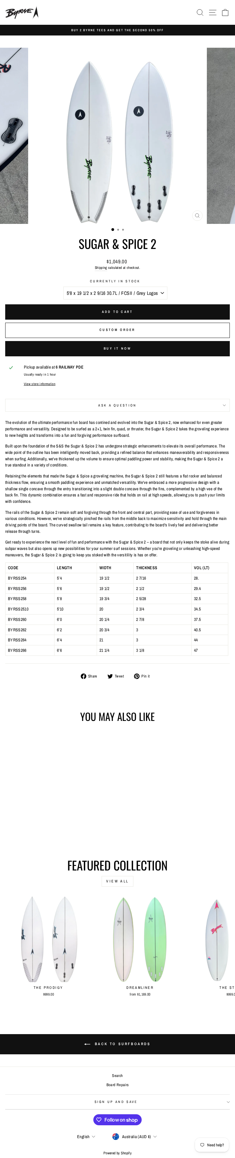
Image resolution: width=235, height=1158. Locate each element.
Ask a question (117, 405)
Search (117, 1075)
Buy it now (117, 348)
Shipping (101, 267)
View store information (40, 384)
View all (117, 881)
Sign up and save (116, 1102)
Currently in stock (115, 281)
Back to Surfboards (122, 1043)
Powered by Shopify (117, 1153)
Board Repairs (117, 1084)
